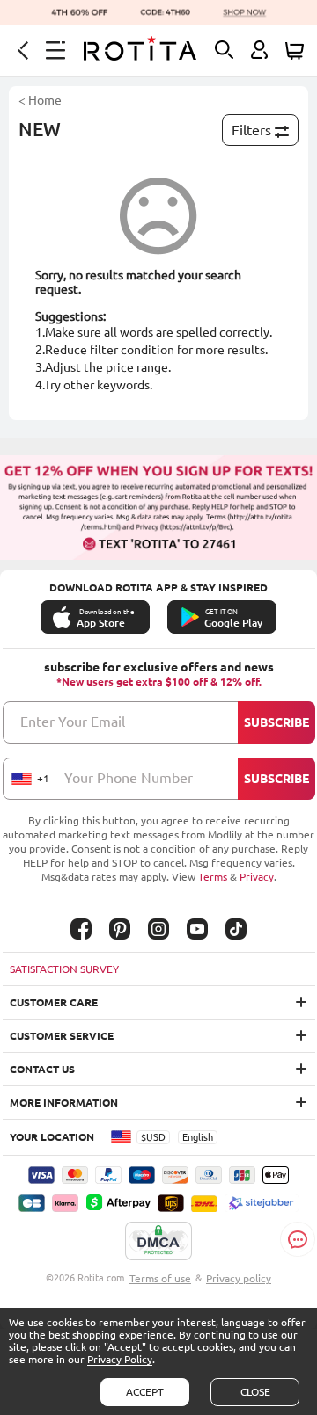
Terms (212, 876)
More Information (64, 1102)
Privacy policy (238, 1278)
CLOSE (255, 1391)
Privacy (257, 876)
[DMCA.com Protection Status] (158, 1242)
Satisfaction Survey (64, 969)
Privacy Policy (119, 1359)
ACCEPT (145, 1391)
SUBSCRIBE (276, 722)
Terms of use (160, 1278)
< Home (40, 100)
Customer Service (62, 1035)
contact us (42, 1069)
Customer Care (54, 1002)
